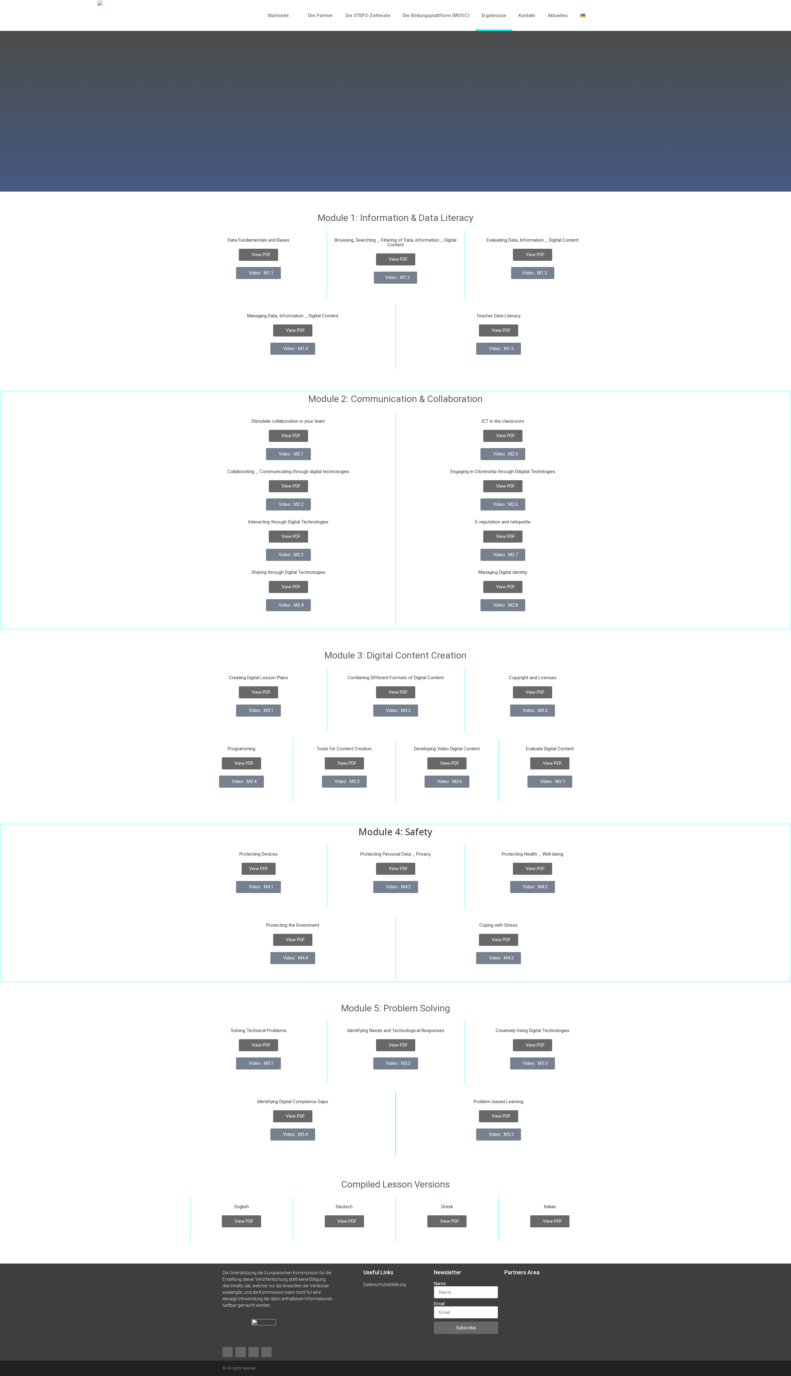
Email (439, 1304)
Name (440, 1283)
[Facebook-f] (227, 1352)
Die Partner (320, 15)
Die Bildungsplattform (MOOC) (436, 15)
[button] (698, 15)
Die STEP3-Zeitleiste (367, 15)
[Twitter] (266, 1352)
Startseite (278, 15)
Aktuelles (558, 15)
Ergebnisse (494, 15)
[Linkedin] (253, 1352)
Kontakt (526, 15)
